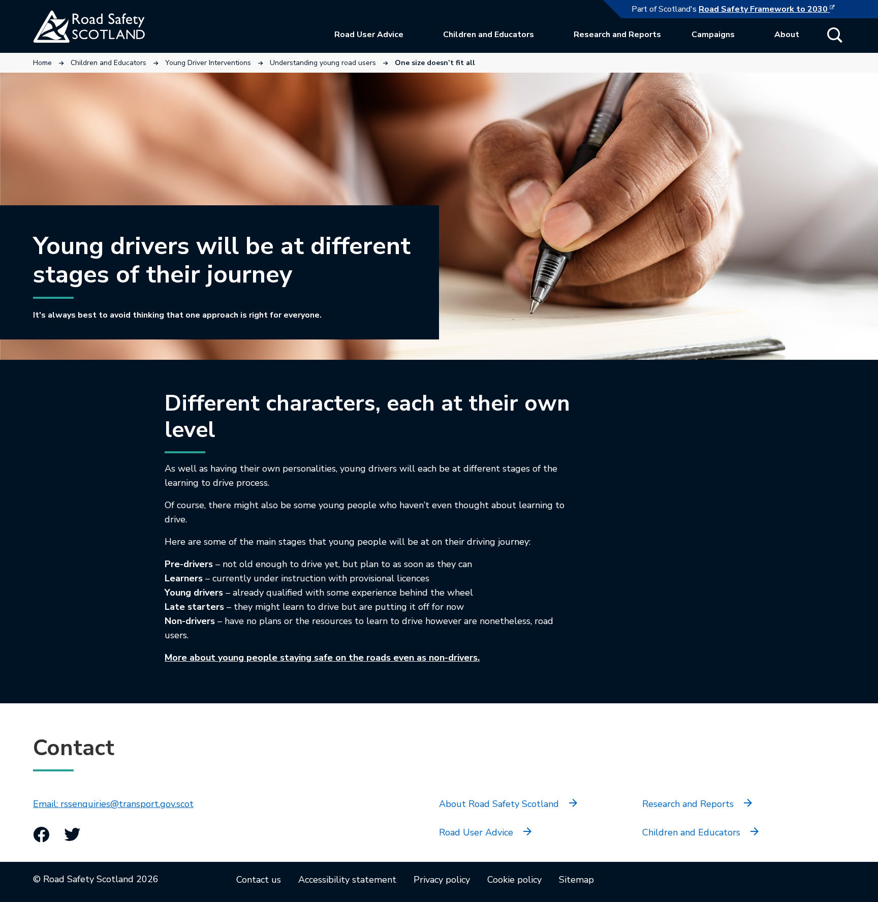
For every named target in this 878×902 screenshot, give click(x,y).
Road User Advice (368, 34)
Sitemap (576, 880)
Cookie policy (514, 880)
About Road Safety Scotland (499, 804)
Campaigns (713, 34)
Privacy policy (442, 880)
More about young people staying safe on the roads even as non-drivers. (322, 657)
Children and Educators (488, 34)
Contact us (258, 880)
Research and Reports (617, 34)
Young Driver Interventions (208, 63)
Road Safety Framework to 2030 (772, 9)
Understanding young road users (323, 63)
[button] (835, 35)
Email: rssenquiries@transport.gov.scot (113, 804)
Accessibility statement (347, 880)
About (786, 34)
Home (42, 63)
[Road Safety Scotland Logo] (109, 26)
